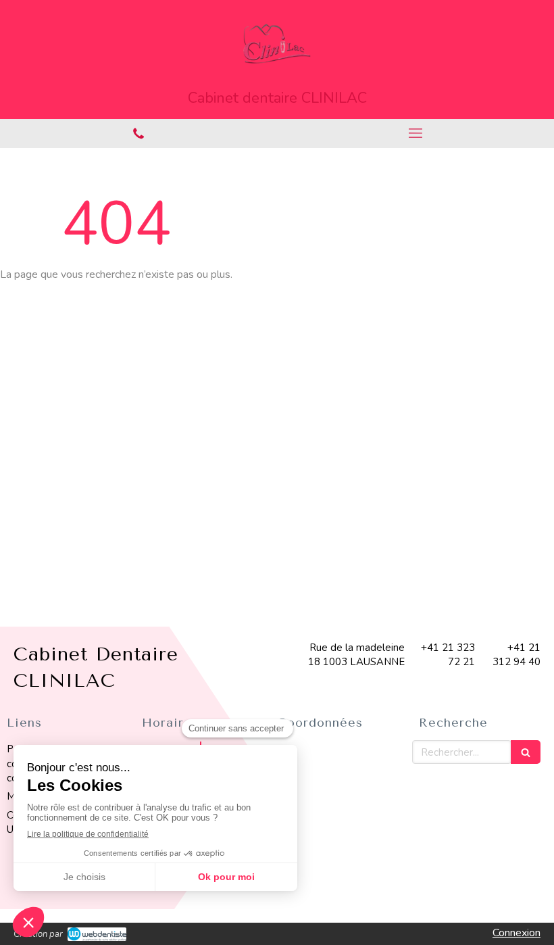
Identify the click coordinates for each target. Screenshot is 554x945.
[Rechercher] (525, 752)
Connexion (516, 932)
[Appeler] (138, 133)
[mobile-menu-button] (415, 133)
